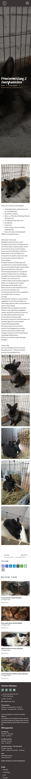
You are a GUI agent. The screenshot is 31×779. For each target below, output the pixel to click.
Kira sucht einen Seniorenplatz (11, 623)
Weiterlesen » (5, 602)
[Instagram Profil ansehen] (2, 690)
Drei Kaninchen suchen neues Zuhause (14, 674)
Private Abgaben (13, 85)
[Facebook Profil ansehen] (10, 690)
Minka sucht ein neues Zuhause (12, 648)
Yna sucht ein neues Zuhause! (11, 598)
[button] (3, 566)
